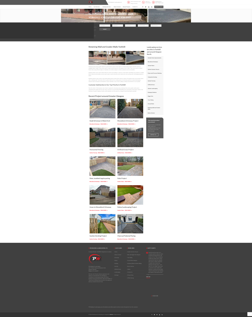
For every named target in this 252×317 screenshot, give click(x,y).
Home (90, 6)
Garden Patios (151, 65)
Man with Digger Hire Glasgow (134, 254)
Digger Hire (150, 96)
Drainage (116, 275)
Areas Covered (117, 6)
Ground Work (151, 103)
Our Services (97, 6)
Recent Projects (126, 6)
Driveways (117, 257)
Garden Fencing (151, 80)
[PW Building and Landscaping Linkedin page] (151, 7)
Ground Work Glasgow (132, 260)
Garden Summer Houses (153, 69)
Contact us (153, 134)
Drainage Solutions (152, 92)
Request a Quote (159, 6)
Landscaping (117, 272)
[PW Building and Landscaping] (95, 259)
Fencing (116, 266)
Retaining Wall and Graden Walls (154, 108)
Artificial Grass (151, 84)
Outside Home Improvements (154, 58)
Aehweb (111, 314)
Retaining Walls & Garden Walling (135, 263)
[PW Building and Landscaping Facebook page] (142, 7)
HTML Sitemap (131, 278)
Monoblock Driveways (153, 61)
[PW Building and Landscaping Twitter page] (145, 7)
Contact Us (134, 6)
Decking (116, 263)
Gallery (129, 269)
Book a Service (151, 113)
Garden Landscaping (152, 88)
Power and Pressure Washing (155, 73)
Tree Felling (150, 100)
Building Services (107, 6)
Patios (116, 260)
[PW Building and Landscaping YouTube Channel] (148, 7)
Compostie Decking (152, 77)
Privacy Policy (130, 275)
